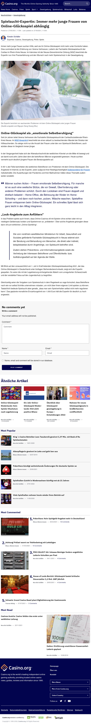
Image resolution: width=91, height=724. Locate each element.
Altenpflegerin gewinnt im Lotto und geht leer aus (35, 451)
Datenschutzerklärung (37, 710)
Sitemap (70, 710)
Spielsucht (79, 710)
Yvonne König (10, 603)
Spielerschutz (58, 9)
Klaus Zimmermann (19, 455)
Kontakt (53, 674)
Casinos (15, 9)
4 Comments (61, 558)
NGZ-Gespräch (21, 140)
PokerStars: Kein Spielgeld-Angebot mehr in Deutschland (59, 518)
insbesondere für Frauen (79, 169)
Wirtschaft (68, 9)
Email (49, 348)
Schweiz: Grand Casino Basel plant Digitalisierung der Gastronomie (35, 600)
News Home (5, 9)
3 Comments (32, 603)
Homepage (54, 666)
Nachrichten (6, 15)
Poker (21, 9)
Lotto (75, 9)
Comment (6, 322)
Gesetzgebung (45, 9)
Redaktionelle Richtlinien (56, 710)
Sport (34, 9)
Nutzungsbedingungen (18, 710)
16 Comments (64, 522)
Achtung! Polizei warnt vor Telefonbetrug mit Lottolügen (30, 542)
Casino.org (22, 721)
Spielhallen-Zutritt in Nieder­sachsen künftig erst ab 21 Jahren (41, 480)
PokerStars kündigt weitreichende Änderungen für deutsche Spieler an (45, 466)
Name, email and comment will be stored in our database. (29, 360)
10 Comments (37, 546)
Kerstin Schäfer (13, 37)
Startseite (4, 710)
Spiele (27, 9)
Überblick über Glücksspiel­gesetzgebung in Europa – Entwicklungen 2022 (56, 409)
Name (5, 348)
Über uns (53, 670)
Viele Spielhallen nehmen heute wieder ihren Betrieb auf (38, 495)
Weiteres (82, 9)
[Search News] (87, 3)
